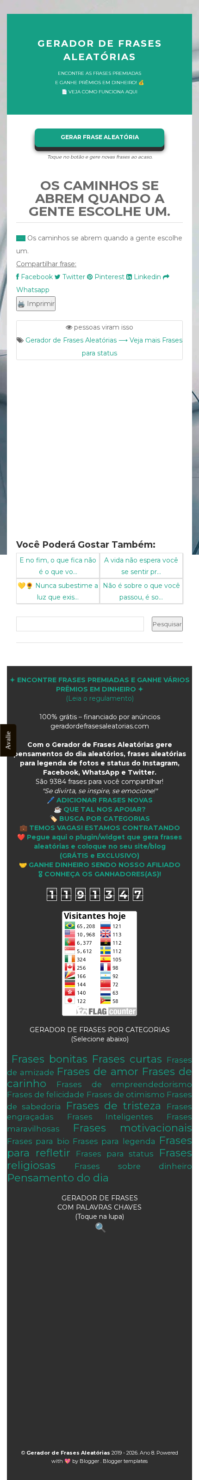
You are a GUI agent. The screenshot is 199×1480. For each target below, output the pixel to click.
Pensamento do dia (58, 1177)
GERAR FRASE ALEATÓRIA (100, 137)
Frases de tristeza (114, 1105)
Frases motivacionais (132, 1127)
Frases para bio (38, 1141)
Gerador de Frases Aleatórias (99, 50)
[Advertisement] (99, 444)
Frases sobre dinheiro (133, 1166)
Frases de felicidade (45, 1094)
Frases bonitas (49, 1058)
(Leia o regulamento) (100, 689)
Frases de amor (97, 1071)
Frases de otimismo (126, 1094)
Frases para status (115, 1153)
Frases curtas (127, 1058)
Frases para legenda (114, 1141)
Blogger (90, 1461)
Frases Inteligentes (110, 1116)
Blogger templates (125, 1461)
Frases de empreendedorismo (124, 1084)
